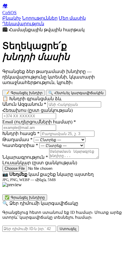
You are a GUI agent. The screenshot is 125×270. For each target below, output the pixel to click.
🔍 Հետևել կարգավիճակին (75, 93)
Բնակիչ (11, 18)
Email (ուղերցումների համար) (39, 121)
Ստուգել (68, 229)
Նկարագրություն (25, 157)
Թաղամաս (17, 139)
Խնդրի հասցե (21, 133)
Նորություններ (40, 18)
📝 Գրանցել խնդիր (23, 93)
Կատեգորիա (20, 145)
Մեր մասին (72, 18)
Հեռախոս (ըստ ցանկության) (37, 110)
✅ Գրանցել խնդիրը (25, 197)
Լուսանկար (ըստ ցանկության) (39, 162)
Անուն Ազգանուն (24, 104)
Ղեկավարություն (23, 23)
